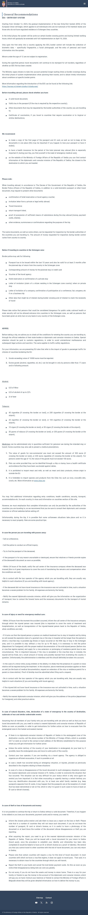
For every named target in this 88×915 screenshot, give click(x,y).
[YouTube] (36, 902)
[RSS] (46, 902)
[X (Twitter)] (41, 902)
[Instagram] (51, 902)
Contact (49, 898)
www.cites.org (39, 481)
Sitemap (39, 898)
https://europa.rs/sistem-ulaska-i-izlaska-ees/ (20, 86)
